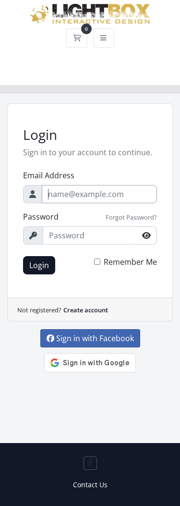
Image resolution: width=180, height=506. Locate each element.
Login (39, 265)
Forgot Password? (131, 217)
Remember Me (130, 262)
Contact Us (90, 484)
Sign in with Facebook (94, 338)
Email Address (48, 175)
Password (41, 216)
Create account (85, 310)
